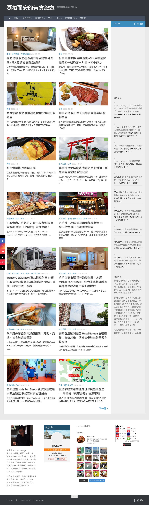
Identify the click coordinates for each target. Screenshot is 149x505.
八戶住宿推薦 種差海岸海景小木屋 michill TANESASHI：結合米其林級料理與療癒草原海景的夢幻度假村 (83, 282)
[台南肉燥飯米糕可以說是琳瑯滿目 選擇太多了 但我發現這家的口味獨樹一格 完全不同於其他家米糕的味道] (88, 473)
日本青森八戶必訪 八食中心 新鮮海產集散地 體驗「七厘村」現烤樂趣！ (128, 108)
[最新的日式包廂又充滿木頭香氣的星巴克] (88, 458)
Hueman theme (38, 500)
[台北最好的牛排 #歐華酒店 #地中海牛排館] (96, 465)
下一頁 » (103, 408)
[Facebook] (134, 24)
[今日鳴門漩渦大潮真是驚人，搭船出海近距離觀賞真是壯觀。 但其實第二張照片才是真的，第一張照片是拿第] (88, 450)
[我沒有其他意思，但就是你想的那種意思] (80, 450)
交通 (50, 18)
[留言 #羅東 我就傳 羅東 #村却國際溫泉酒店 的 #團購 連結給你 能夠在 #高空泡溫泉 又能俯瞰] (80, 473)
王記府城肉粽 (134, 161)
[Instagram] (138, 24)
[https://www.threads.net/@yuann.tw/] (2, 267)
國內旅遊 (27, 18)
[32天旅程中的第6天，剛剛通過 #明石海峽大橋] (96, 450)
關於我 (83, 18)
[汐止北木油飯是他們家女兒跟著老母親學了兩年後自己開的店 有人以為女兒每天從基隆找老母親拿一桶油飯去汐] (96, 473)
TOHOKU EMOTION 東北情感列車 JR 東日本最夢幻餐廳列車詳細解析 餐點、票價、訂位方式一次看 (31, 282)
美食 (16, 18)
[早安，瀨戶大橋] (103, 450)
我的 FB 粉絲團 (19, 482)
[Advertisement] (129, 60)
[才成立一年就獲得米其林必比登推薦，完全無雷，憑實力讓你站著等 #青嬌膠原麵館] (80, 458)
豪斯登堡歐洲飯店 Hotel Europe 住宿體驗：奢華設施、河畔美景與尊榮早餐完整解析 (83, 338)
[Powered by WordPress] (16, 500)
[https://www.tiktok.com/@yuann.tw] (2, 256)
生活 (58, 18)
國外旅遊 (39, 18)
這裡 (30, 476)
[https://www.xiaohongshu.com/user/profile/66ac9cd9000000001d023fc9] (2, 262)
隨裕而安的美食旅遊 (31, 8)
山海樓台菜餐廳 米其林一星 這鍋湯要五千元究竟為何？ (128, 180)
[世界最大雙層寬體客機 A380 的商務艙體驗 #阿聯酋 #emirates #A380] (96, 458)
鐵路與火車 (35, 274)
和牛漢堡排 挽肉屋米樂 (21, 168)
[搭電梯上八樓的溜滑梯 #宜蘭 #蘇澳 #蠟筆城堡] (80, 465)
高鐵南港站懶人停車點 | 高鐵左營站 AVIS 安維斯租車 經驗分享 (128, 245)
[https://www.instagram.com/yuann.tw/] (2, 246)
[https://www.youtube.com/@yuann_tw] (2, 251)
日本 (69, 164)
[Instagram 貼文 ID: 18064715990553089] (103, 473)
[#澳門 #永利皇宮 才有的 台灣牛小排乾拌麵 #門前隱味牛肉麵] (103, 458)
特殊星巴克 (70, 18)
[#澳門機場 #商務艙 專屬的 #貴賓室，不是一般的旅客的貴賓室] (88, 465)
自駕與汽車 (25, 54)
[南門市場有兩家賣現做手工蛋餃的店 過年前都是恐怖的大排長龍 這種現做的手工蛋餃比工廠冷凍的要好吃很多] (103, 465)
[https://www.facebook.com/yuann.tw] (2, 240)
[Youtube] (141, 24)
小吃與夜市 (72, 219)
